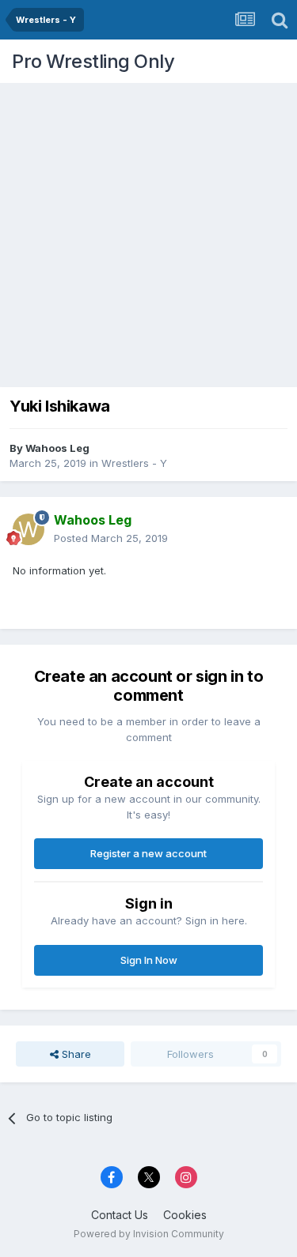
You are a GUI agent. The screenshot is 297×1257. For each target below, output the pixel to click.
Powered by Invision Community (149, 1234)
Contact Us (119, 1214)
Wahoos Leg (57, 448)
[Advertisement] (148, 231)
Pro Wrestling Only (93, 61)
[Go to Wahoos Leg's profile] (28, 529)
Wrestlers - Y (134, 463)
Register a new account (148, 853)
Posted (111, 538)
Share (75, 1054)
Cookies (185, 1214)
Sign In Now (148, 960)
